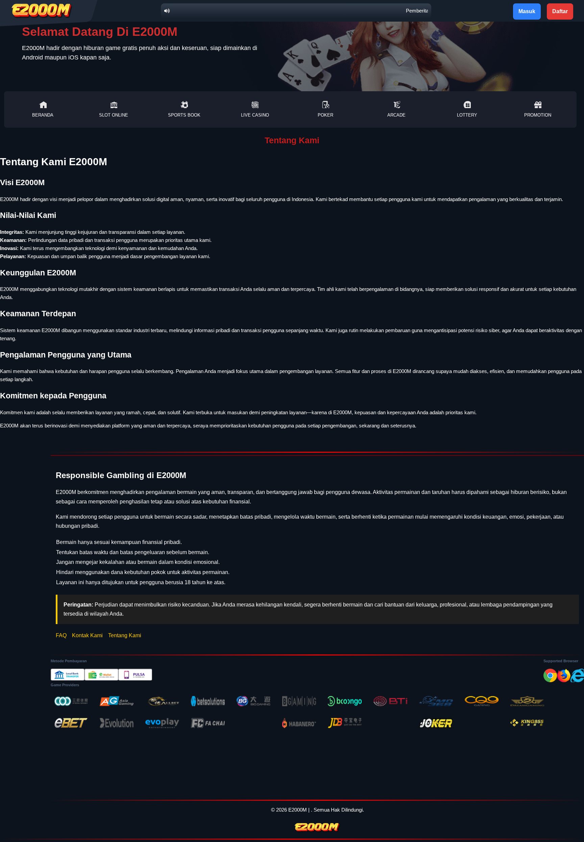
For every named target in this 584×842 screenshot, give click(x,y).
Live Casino (255, 115)
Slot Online (113, 115)
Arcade (396, 115)
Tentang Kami (124, 635)
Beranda (42, 115)
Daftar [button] (560, 11)
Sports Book (184, 115)
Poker (325, 115)
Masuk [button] (526, 11)
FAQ (61, 635)
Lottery (467, 115)
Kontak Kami (87, 635)
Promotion (537, 115)
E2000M (297, 810)
